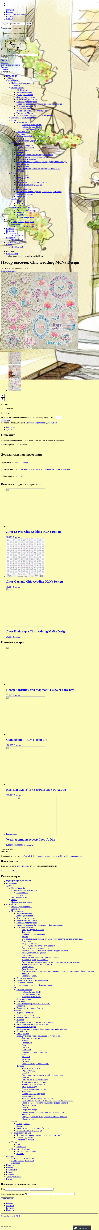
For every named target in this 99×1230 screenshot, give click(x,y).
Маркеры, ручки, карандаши (23, 118)
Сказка (25, 1107)
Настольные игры (19, 897)
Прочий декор (22, 164)
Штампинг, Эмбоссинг (21, 208)
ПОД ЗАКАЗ (22, 90)
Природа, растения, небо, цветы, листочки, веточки (44, 1117)
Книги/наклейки (18, 888)
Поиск (28, 24)
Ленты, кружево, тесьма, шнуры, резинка (34, 155)
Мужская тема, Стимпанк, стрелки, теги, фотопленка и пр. (47, 1100)
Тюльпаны (26, 1061)
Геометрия (26, 941)
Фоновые (26, 932)
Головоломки (22, 893)
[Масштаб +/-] (10, 1226)
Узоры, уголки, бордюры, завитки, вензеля (40, 957)
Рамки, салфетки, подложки (34, 953)
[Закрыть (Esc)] (2, 1226)
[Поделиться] (5, 1226)
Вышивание (11, 1170)
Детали (9, 429)
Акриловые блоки (24, 92)
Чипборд (20, 171)
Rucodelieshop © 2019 (10, 1216)
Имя (3, 1189)
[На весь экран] (7, 1226)
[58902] (39, 348)
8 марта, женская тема (31, 1068)
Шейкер (25, 1077)
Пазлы (14, 900)
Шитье (9, 245)
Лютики (25, 1047)
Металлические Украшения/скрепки (32, 157)
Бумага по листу (23, 131)
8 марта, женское (29, 943)
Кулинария (26, 1091)
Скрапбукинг (12, 81)
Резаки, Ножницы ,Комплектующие (32, 111)
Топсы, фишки (22, 166)
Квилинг (10, 228)
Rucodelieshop (12, 254)
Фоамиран (21, 205)
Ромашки (26, 1057)
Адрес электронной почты (13, 1194)
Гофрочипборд (28, 1070)
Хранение (15, 85)
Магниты (20, 196)
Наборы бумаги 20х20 (31, 127)
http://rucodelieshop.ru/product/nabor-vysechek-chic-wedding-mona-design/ (51, 856)
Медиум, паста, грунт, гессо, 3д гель (32, 182)
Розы (24, 1054)
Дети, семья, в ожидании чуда (35, 1080)
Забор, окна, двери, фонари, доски (37, 964)
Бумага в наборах (24, 122)
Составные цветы (29, 976)
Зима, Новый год (29, 969)
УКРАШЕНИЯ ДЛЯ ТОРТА (18, 881)
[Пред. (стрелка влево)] (2, 1228)
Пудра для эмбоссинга (26, 210)
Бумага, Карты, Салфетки (22, 222)
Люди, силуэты (28, 1096)
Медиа (14, 173)
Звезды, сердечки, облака (33, 930)
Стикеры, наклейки (25, 148)
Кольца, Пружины (24, 194)
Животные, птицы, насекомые (35, 960)
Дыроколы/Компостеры (26, 99)
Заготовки (21, 134)
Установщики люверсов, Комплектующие (34, 115)
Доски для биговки (24, 95)
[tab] (52, 427)
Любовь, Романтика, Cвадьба (29, 469)
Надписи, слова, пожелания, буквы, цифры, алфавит (45, 950)
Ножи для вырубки (24, 106)
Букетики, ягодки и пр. (32, 1038)
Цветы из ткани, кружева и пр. (35, 1063)
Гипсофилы (27, 1043)
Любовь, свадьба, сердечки (33, 934)
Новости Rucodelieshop (9, 871)
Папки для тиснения (25, 108)
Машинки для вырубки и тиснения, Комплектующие (39, 104)
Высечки (20, 152)
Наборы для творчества (21, 83)
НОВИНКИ (11, 76)
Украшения (16, 143)
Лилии (25, 1045)
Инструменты (17, 88)
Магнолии (26, 1050)
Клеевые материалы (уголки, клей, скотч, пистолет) (39, 192)
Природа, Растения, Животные (56, 469)
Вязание (9, 1172)
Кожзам (19, 203)
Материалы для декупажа (22, 226)
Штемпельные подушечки (28, 217)
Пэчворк (10, 231)
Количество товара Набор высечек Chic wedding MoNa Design (28, 417)
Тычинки (26, 1059)
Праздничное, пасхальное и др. (35, 948)
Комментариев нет (9, 271)
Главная (9, 12)
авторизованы (23, 866)
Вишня (25, 1040)
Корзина (10, 17)
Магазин (10, 10)
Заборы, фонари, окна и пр (33, 1084)
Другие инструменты (25, 97)
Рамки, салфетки (29, 1105)
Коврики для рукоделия (26, 101)
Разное (25, 936)
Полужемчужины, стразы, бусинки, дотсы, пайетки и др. (41, 161)
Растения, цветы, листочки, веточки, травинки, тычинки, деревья (51, 962)
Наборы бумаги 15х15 (31, 125)
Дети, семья (27, 955)
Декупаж (10, 219)
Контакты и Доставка (15, 14)
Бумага (14, 120)
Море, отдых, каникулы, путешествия (38, 946)
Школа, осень (28, 966)
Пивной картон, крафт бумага (29, 141)
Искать (4, 58)
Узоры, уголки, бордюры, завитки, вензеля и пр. (43, 1112)
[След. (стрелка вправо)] (5, 1228)
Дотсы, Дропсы (23, 178)
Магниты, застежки (25, 1140)
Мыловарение (12, 233)
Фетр (18, 201)
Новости (10, 1210)
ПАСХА (25, 1073)
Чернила (20, 212)
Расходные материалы (21, 189)
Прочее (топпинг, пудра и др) (29, 185)
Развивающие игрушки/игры (24, 890)
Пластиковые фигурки (26, 159)
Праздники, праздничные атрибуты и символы (42, 1075)
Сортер (19, 895)
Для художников (13, 242)
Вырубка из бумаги (25, 145)
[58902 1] (15, 377)
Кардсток (20, 138)
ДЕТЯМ (9, 78)
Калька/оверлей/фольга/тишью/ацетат (33, 136)
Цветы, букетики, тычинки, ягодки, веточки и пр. (38, 168)
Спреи (19, 187)
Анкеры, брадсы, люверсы (28, 150)
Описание (10, 427)
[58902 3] (15, 390)
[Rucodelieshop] (16, 52)
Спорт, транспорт (29, 1110)
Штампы (20, 215)
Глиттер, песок (23, 175)
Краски (19, 180)
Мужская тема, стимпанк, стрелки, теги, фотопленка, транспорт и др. (52, 939)
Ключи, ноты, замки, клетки (34, 1089)
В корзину (6, 420)
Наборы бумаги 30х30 (31, 129)
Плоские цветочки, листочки (34, 1052)
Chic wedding (22, 476)
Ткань (14, 198)
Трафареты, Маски (24, 113)
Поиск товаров (7, 55)
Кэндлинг (10, 238)
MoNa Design (22, 462)
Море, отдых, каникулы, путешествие (38, 1098)
